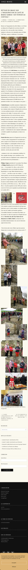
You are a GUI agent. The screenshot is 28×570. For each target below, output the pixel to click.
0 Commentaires (20, 19)
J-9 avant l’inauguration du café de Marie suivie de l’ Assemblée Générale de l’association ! (7, 417)
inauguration (4, 408)
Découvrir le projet (5, 491)
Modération (11, 538)
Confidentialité (4, 538)
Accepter (14, 562)
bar (20, 407)
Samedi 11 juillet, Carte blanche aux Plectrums (12, 442)
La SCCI (2, 507)
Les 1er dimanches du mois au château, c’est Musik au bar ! (21, 416)
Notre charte (4, 494)
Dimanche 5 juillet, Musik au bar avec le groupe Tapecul (14, 444)
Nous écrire (3, 496)
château (23, 407)
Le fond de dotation (5, 522)
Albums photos (4, 541)
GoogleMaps (4, 498)
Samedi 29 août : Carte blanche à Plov (10, 440)
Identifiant (3, 458)
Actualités (4, 21)
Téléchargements (5, 540)
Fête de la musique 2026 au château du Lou (11, 448)
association (16, 407)
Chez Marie (6, 2)
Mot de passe (4, 463)
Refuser (14, 566)
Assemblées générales (13, 21)
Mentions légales (5, 493)
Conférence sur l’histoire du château (10, 446)
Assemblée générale (9, 407)
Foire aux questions (5, 509)
